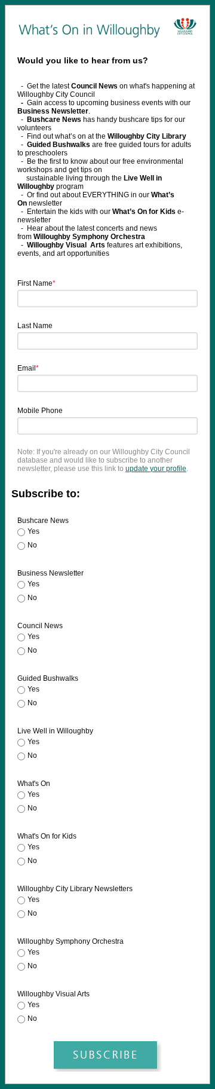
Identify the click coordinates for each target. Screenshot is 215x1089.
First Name (36, 283)
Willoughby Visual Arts (53, 994)
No (32, 545)
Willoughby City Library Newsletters (75, 889)
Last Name (35, 326)
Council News (40, 626)
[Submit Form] (107, 1056)
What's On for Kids (46, 836)
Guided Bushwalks (47, 678)
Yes (33, 531)
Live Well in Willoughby (55, 731)
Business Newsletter (50, 573)
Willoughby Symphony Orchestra (70, 941)
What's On (33, 783)
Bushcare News (43, 520)
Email (28, 368)
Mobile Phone (40, 410)
